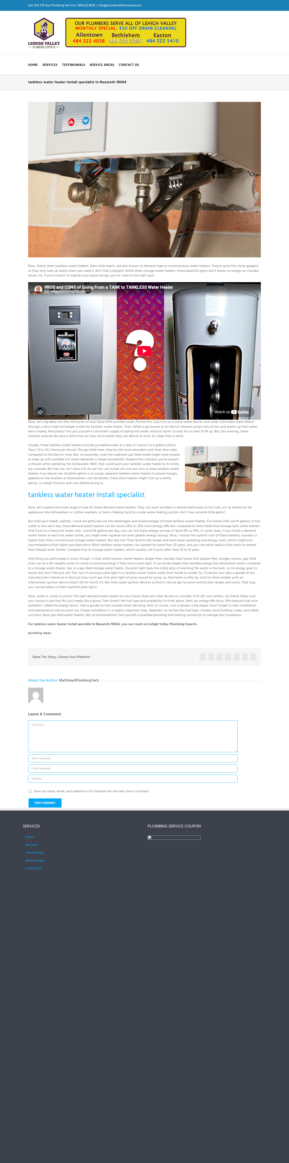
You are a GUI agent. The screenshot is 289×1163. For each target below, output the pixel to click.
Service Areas (35, 860)
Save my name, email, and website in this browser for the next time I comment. (91, 791)
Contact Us (33, 868)
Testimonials (34, 853)
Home (29, 837)
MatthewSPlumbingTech (79, 680)
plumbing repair (39, 633)
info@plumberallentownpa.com (120, 5)
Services (31, 845)
